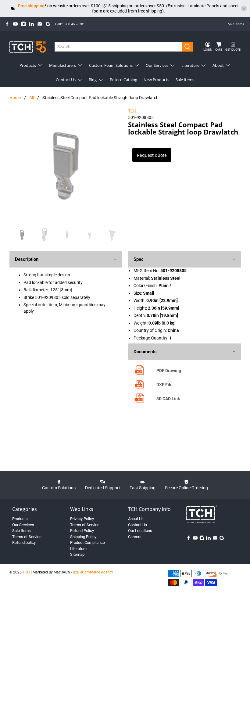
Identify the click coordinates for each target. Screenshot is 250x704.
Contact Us (66, 79)
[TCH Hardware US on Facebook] (7, 24)
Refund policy (24, 542)
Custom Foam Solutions (111, 65)
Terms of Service (26, 536)
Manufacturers (62, 65)
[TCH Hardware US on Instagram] (23, 24)
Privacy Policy (82, 518)
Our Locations (140, 530)
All (31, 97)
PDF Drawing (168, 370)
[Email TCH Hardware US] (39, 24)
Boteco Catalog (123, 79)
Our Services (157, 65)
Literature (190, 65)
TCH (132, 111)
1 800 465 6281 (73, 24)
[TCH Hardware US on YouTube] (15, 24)
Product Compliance (87, 542)
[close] (244, 8)
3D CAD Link (168, 398)
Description (26, 259)
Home (15, 97)
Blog (93, 79)
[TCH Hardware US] (27, 46)
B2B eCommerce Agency (93, 572)
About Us (136, 518)
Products (28, 65)
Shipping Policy (83, 536)
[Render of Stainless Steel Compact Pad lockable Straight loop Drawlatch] (65, 164)
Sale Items (236, 24)
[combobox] (118, 47)
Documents (145, 351)
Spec (139, 259)
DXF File (164, 384)
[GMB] (48, 24)
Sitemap (77, 554)
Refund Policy (82, 530)
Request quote (152, 155)
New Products (156, 79)
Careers (134, 536)
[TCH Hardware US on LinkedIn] (31, 24)
